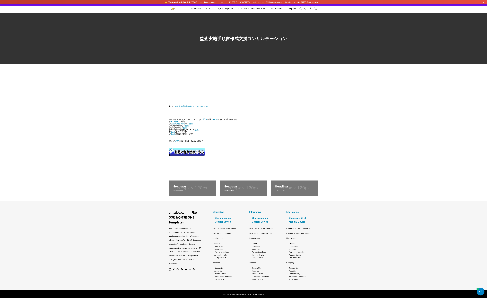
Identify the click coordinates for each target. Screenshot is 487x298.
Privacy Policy (219, 279)
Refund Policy (219, 274)
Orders (217, 243)
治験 (173, 123)
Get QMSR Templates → (307, 2)
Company (291, 9)
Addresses (218, 249)
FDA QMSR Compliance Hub (251, 9)
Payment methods (221, 252)
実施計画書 (180, 123)
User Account (276, 9)
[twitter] (174, 269)
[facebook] (177, 269)
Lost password (220, 258)
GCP (215, 119)
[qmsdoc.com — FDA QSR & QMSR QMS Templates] (173, 9)
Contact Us (218, 268)
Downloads (218, 246)
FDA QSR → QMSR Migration (219, 9)
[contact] (190, 269)
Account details (220, 255)
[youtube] (186, 269)
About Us (218, 271)
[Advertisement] (243, 83)
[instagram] (170, 269)
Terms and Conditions (223, 277)
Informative (196, 9)
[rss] (194, 269)
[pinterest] (182, 269)
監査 (205, 119)
